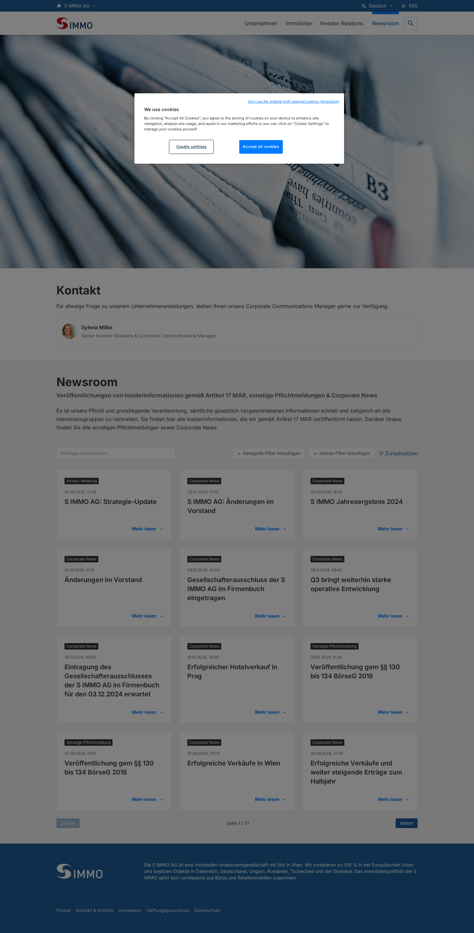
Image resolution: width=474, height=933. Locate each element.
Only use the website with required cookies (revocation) (293, 101)
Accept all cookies (261, 147)
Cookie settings (191, 146)
